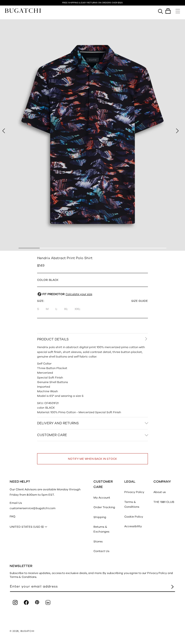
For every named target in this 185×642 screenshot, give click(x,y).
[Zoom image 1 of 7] (92, 135)
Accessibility (133, 526)
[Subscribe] (172, 586)
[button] (168, 11)
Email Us (16, 503)
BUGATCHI (27, 631)
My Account (101, 498)
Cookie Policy (133, 517)
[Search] (160, 11)
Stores (98, 541)
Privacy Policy (134, 492)
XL (66, 309)
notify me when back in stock (92, 459)
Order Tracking (104, 507)
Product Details (53, 339)
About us (159, 492)
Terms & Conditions (131, 504)
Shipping (99, 517)
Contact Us (101, 551)
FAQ (12, 516)
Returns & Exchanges (101, 529)
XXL (77, 309)
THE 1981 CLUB (163, 502)
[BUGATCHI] (23, 10)
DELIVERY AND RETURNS (58, 423)
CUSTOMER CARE (52, 435)
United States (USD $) (27, 527)
